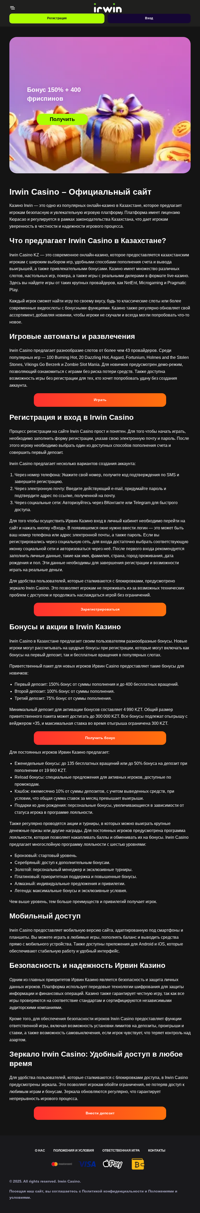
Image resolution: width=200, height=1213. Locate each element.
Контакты (156, 1150)
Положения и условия (73, 1150)
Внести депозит (100, 1113)
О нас (40, 1150)
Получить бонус (100, 738)
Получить (62, 119)
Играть (100, 400)
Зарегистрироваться (100, 609)
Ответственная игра (121, 1150)
